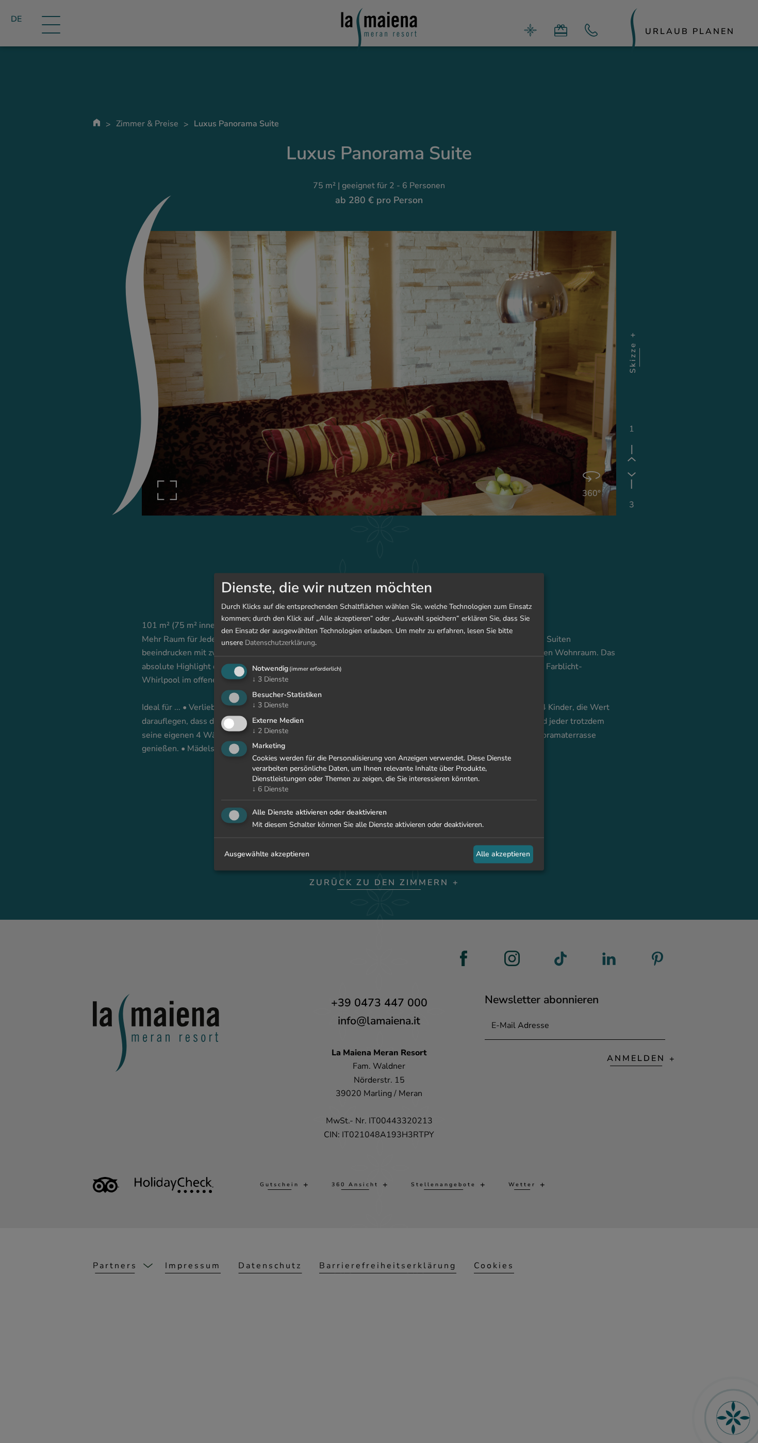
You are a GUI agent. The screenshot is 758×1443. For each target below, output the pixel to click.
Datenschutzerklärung (280, 643)
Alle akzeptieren (503, 854)
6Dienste (270, 789)
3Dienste (270, 679)
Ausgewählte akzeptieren (266, 854)
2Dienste (270, 731)
